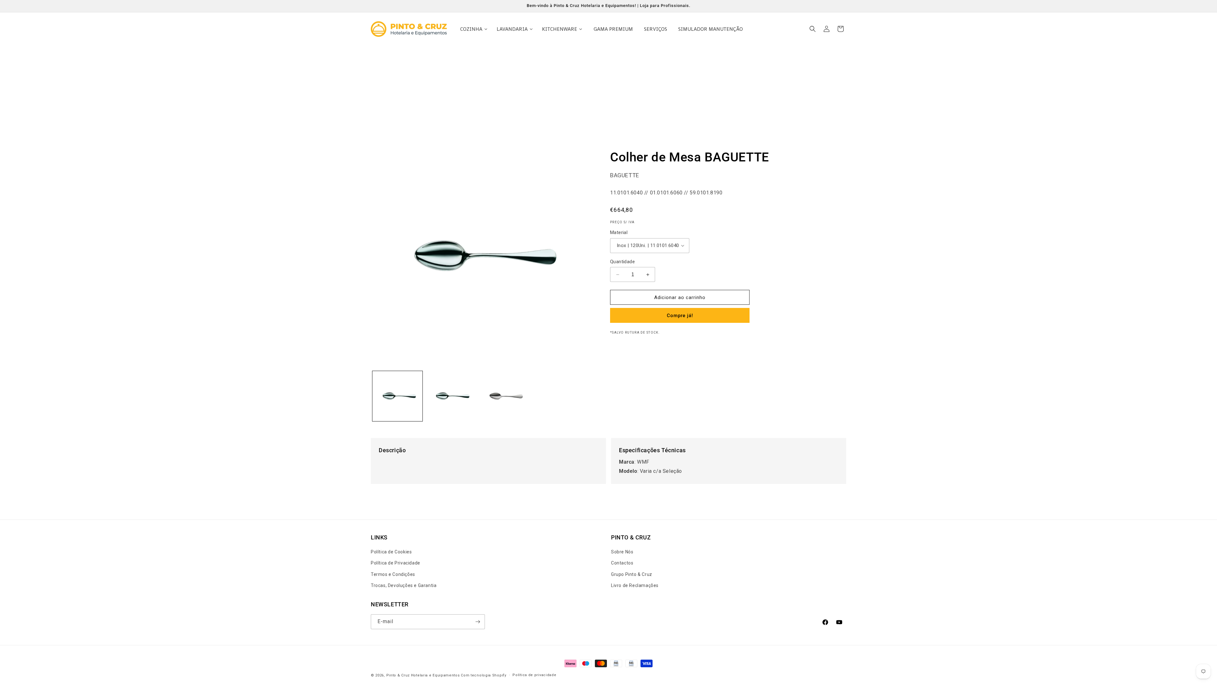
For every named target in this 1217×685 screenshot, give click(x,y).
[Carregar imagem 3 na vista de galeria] (504, 396)
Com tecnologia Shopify (483, 675)
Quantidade (622, 261)
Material (619, 232)
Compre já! (680, 315)
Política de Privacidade (395, 562)
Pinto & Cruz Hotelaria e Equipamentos (423, 675)
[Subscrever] (478, 621)
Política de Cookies (391, 551)
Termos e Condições (393, 574)
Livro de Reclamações (635, 585)
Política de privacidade (534, 675)
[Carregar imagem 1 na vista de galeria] (397, 396)
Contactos (622, 562)
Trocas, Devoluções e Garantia (403, 585)
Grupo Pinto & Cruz (631, 574)
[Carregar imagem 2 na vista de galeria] (451, 396)
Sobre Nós (622, 551)
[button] (813, 29)
